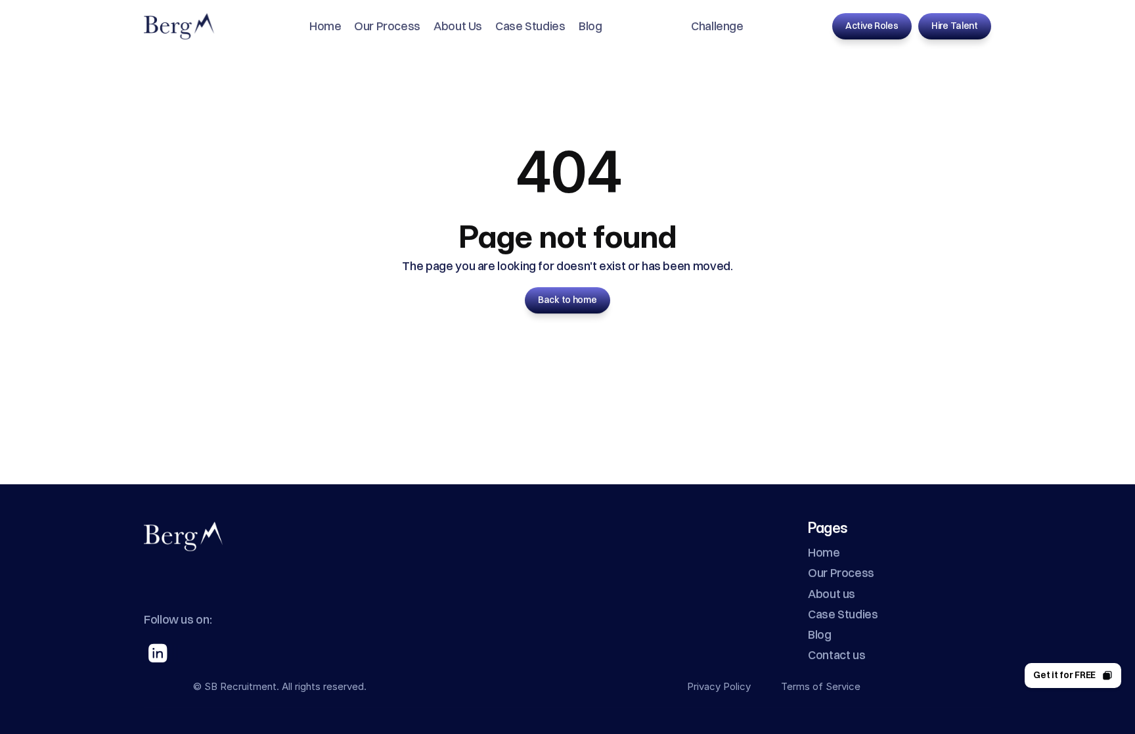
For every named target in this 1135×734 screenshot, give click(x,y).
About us (831, 593)
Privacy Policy (719, 686)
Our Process (387, 26)
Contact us (836, 654)
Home (325, 26)
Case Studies (530, 26)
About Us (458, 26)
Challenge (717, 26)
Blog (590, 26)
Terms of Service (820, 686)
